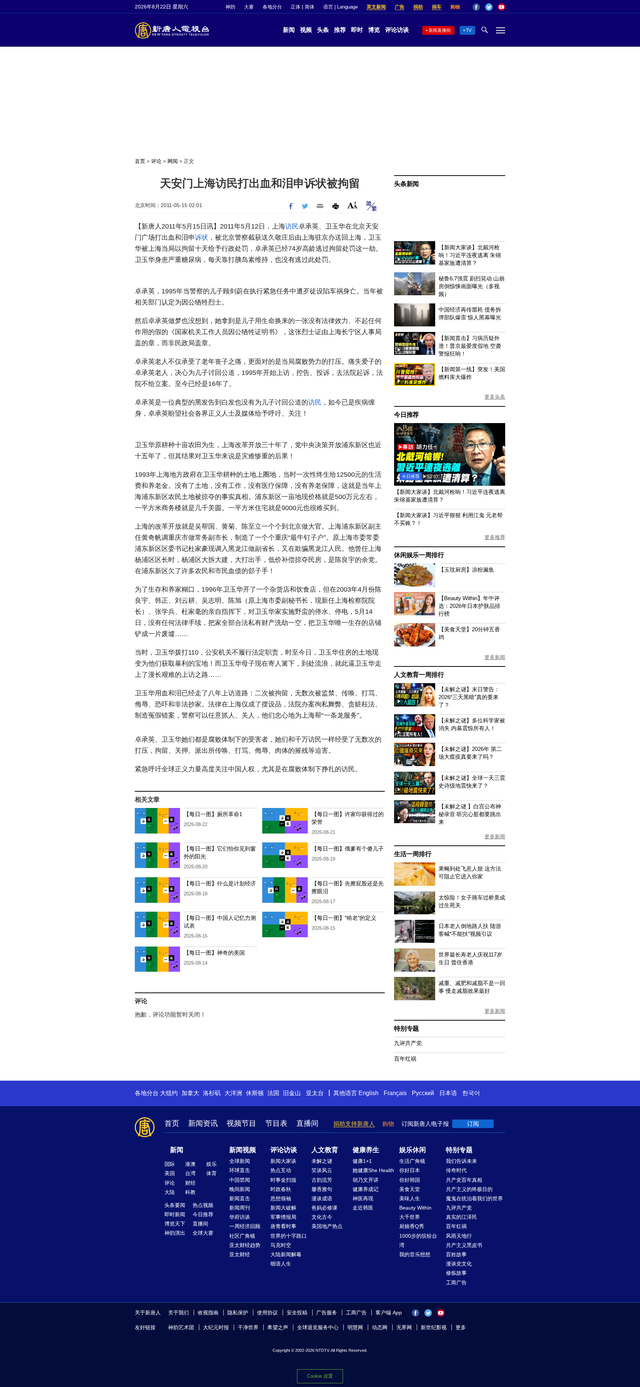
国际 (169, 1164)
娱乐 (211, 1164)
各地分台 (272, 7)
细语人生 (280, 1264)
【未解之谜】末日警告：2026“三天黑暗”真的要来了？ (469, 697)
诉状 (201, 237)
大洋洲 (233, 1093)
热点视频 (203, 1205)
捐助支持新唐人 (354, 1124)
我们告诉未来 (461, 1161)
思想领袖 (280, 1198)
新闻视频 (242, 1150)
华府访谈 (239, 1217)
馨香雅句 (321, 1189)
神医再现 (363, 1198)
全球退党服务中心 (318, 1327)
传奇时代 (456, 1170)
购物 (455, 7)
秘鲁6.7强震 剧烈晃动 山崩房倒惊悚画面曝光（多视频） (471, 286)
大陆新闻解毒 (285, 1254)
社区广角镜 (242, 1236)
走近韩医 (363, 1208)
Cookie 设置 (320, 1376)
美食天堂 (409, 1189)
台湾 (190, 1173)
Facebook (476, 7)
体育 (211, 1173)
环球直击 (239, 1170)
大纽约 (169, 1093)
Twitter (489, 7)
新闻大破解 (283, 1208)
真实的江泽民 (461, 1217)
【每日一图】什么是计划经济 (220, 883)
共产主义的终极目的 (469, 1189)
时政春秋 (280, 1189)
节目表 (276, 1123)
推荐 (340, 30)
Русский (423, 1093)
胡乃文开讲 (366, 1180)
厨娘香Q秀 (411, 1226)
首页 (140, 161)
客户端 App (389, 1313)
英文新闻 (376, 7)
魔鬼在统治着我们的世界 (474, 1198)
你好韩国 (409, 1180)
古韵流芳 (321, 1180)
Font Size (352, 205)
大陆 (169, 1192)
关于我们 (178, 1313)
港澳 (190, 1164)
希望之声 (277, 1327)
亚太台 (315, 1093)
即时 (357, 30)
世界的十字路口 (288, 1236)
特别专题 (406, 1028)
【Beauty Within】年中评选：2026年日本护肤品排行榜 (469, 606)
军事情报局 (283, 1217)
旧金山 (292, 1093)
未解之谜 (321, 1161)
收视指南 (208, 1313)
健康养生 (366, 1150)
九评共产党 (408, 1043)
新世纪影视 (434, 1327)
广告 (399, 7)
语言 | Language (340, 7)
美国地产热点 (327, 1226)
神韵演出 (174, 1233)
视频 (306, 30)
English (369, 1093)
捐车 (436, 7)
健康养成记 (366, 1189)
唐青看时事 (283, 1226)
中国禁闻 (239, 1180)
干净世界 (248, 1327)
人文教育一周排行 (419, 674)
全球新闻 (239, 1161)
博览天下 (174, 1224)
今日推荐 (406, 414)
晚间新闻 (239, 1189)
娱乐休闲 (412, 1150)
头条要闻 (174, 1205)
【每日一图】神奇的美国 (214, 952)
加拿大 (190, 1093)
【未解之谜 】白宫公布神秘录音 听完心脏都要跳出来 (470, 814)
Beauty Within (415, 1208)
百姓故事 (456, 1254)
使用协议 (267, 1313)
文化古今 (321, 1217)
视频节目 (241, 1123)
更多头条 (494, 397)
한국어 (471, 1093)
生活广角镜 (412, 1161)
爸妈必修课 (324, 1208)
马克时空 (280, 1245)
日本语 (448, 1093)
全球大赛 (203, 1233)
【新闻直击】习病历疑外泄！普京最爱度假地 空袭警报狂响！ (470, 346)
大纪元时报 (216, 1327)
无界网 (404, 1327)
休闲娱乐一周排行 (419, 555)
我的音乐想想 (414, 1254)
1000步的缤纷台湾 (418, 1240)
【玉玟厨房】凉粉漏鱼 (466, 569)
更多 (461, 1327)
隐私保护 (237, 1313)
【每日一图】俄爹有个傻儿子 (347, 848)
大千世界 (409, 1217)
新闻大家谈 (283, 1161)
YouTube (501, 7)
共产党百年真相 (464, 1180)
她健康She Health (373, 1170)
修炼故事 (456, 1273)
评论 (156, 161)
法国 (273, 1093)
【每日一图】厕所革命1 (213, 814)
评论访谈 (397, 30)
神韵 (230, 7)
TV (468, 30)
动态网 (379, 1327)
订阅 (473, 1124)
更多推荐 (494, 537)
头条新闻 (406, 183)
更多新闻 (494, 657)
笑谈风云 (321, 1170)
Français (395, 1093)
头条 (323, 30)
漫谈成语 (321, 1198)
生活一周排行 (412, 854)
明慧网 (355, 1327)
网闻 (172, 161)
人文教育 (324, 1150)
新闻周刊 (239, 1208)
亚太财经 (239, 1254)
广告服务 (326, 1313)
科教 (190, 1192)
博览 (374, 30)
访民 (292, 226)
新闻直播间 (440, 30)
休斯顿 (255, 1093)
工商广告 (456, 1282)
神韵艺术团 (181, 1327)
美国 (169, 1173)
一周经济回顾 (244, 1226)
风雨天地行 (459, 1236)
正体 (295, 7)
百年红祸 (405, 1058)
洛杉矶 (212, 1093)
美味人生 (409, 1198)
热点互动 (280, 1170)
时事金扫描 (283, 1180)
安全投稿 (297, 1313)
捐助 (418, 7)
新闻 (289, 30)
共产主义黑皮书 (464, 1245)
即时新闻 (174, 1214)
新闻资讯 (203, 1123)
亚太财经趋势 (244, 1245)
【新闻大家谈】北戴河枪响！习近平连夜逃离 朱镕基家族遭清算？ (470, 255)
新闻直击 (239, 1198)
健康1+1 (362, 1161)
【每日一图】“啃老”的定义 (343, 918)
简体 (309, 7)
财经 (190, 1183)
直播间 (307, 1123)
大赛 (249, 7)
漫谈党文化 (459, 1264)
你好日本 (409, 1170)
